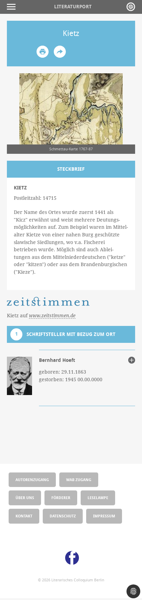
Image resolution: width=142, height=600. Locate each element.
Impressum (104, 515)
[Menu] (13, 6)
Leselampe (98, 497)
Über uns (25, 497)
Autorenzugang (32, 479)
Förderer (60, 497)
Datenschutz (63, 515)
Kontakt (24, 515)
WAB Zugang (78, 479)
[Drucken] (43, 52)
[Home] (130, 6)
